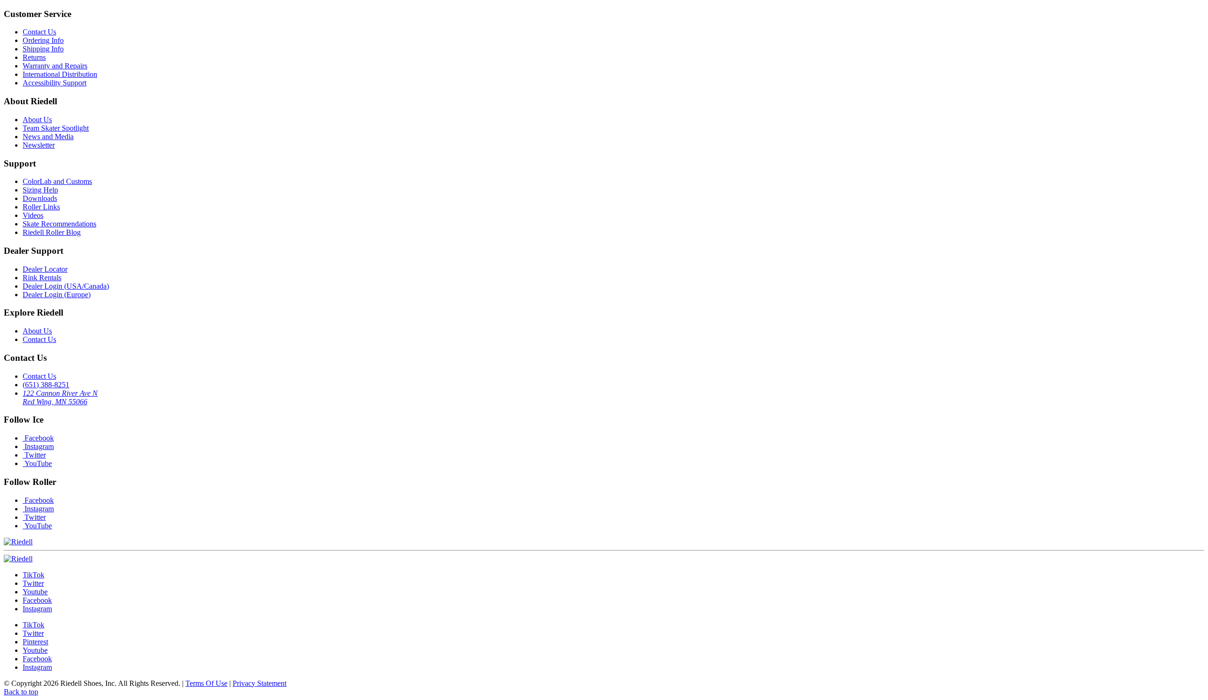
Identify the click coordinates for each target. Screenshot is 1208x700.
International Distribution (60, 74)
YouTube (37, 463)
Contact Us (39, 32)
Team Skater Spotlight (56, 128)
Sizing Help (40, 190)
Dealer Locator (45, 269)
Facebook (38, 438)
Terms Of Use (206, 683)
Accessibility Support (54, 83)
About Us (37, 120)
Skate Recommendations (59, 224)
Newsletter (39, 145)
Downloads (40, 198)
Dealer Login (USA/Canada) (66, 286)
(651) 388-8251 (46, 385)
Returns (34, 57)
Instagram (38, 446)
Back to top (21, 692)
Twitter (34, 455)
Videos (33, 215)
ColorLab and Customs (57, 181)
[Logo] (18, 559)
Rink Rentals (42, 278)
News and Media (48, 137)
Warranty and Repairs (55, 66)
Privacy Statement (259, 683)
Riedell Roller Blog (52, 232)
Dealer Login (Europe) (57, 295)
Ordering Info (43, 40)
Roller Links (41, 207)
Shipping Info (43, 49)
